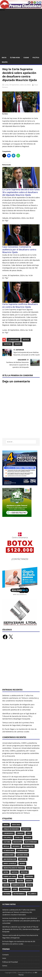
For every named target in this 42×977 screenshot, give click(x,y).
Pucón (20, 881)
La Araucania (9, 851)
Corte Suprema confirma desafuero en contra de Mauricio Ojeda (20, 305)
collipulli (8, 838)
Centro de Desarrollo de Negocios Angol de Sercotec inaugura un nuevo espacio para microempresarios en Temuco (21, 810)
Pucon (11, 881)
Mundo (22, 863)
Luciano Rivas (22, 855)
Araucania (16, 825)
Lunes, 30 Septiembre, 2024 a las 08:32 (17, 85)
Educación (17, 842)
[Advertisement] (21, 33)
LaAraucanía (9, 855)
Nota (29, 868)
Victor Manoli (19, 894)
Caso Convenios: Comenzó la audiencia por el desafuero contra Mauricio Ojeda (19, 249)
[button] (2, 10)
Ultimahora (25, 889)
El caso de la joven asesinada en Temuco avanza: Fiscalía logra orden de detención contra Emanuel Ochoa (18, 793)
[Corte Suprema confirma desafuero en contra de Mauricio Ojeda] (21, 301)
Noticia (26, 340)
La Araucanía (13, 340)
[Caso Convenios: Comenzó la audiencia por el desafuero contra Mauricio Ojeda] (21, 244)
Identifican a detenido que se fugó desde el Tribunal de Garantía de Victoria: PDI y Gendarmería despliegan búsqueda (19, 716)
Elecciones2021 (31, 842)
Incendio (16, 846)
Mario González (10, 863)
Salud (29, 885)
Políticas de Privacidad (10, 962)
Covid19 (28, 838)
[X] (11, 637)
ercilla (6, 846)
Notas (6, 872)
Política (36, 58)
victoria (7, 894)
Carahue (20, 833)
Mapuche (22, 859)
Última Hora (15, 58)
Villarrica (32, 894)
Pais (20, 876)
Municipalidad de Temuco (14, 868)
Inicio (4, 58)
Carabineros (9, 833)
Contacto (5, 955)
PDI (5, 881)
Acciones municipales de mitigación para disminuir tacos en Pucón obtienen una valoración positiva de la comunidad (18, 707)
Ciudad (26, 58)
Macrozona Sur (10, 859)
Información (28, 846)
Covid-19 (18, 838)
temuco (7, 889)
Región (4, 62)
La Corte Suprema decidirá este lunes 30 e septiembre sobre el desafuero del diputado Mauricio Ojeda (21, 192)
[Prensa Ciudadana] (21, 7)
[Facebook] (5, 637)
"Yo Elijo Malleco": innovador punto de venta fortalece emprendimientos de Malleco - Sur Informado (19, 805)
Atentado (26, 829)
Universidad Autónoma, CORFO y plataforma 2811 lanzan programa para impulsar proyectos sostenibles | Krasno (21, 745)
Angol (6, 825)
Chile (29, 833)
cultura (7, 842)
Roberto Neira (18, 885)
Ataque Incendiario (11, 829)
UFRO (15, 889)
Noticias (7, 344)
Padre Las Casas (10, 876)
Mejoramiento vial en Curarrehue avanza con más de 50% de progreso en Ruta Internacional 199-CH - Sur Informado (20, 762)
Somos (4, 966)
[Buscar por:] (21, 442)
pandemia (29, 876)
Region (29, 881)
